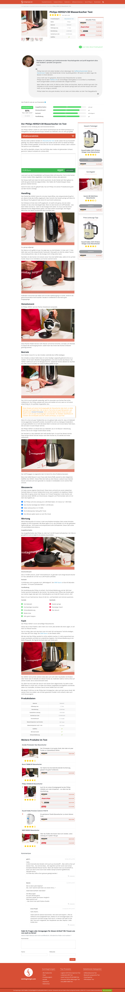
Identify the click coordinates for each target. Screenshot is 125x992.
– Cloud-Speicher (87, 977)
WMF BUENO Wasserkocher (30, 830)
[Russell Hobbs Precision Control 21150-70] (30, 819)
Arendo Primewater (37, 412)
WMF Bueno (58, 582)
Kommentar (25, 938)
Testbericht (91, 160)
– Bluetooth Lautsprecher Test (91, 975)
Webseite (52, 952)
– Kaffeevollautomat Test (90, 973)
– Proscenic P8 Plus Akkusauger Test (70, 979)
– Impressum (45, 981)
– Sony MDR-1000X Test (66, 981)
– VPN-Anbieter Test (88, 979)
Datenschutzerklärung (96, 990)
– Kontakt (44, 979)
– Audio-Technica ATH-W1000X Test (69, 977)
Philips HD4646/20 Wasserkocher (32, 784)
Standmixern (41, 73)
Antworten (72, 876)
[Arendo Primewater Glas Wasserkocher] (30, 753)
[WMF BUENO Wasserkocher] (30, 838)
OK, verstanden (107, 990)
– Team (44, 975)
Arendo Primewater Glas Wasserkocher (34, 745)
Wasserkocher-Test (48, 141)
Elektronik (67, 2)
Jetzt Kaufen (69, 170)
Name (23, 952)
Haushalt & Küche (46, 2)
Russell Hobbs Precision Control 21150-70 (35, 811)
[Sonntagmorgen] (26, 2)
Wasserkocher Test (69, 18)
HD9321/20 (53, 80)
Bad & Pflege (88, 2)
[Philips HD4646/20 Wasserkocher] (30, 792)
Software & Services (77, 2)
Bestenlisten (97, 2)
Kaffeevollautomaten (81, 71)
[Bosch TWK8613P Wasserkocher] (30, 772)
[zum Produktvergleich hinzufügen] (22, 748)
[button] (23, 24)
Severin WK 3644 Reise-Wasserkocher (91, 197)
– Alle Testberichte (47, 973)
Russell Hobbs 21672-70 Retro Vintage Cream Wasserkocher (90, 151)
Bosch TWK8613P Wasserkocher (32, 764)
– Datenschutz (46, 984)
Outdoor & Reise (58, 2)
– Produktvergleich (47, 977)
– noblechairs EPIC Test (66, 975)
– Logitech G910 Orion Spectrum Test (70, 973)
